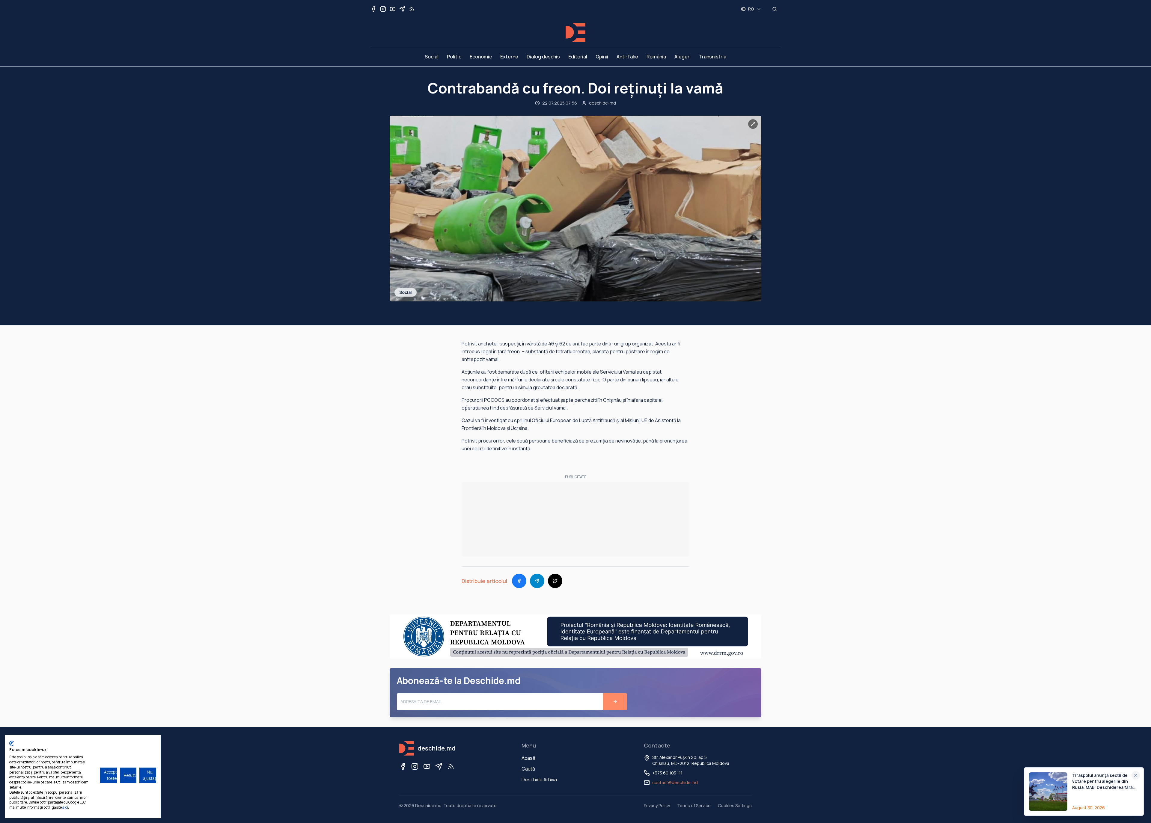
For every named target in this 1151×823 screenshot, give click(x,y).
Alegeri (682, 56)
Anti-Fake (627, 56)
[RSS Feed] (450, 766)
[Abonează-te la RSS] (412, 9)
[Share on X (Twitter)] (555, 581)
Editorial (577, 56)
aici (65, 807)
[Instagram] (414, 766)
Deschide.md (428, 805)
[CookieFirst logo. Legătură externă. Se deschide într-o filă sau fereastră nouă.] (11, 743)
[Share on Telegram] (537, 581)
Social (432, 56)
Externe (509, 56)
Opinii (602, 56)
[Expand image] (753, 124)
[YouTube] (426, 766)
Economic (481, 56)
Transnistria (712, 56)
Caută (528, 768)
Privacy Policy (657, 805)
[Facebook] (402, 766)
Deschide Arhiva (539, 779)
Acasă (528, 758)
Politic (454, 56)
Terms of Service (694, 805)
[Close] (1136, 775)
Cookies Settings (735, 805)
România (656, 56)
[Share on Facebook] (519, 581)
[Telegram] (438, 766)
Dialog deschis (543, 56)
